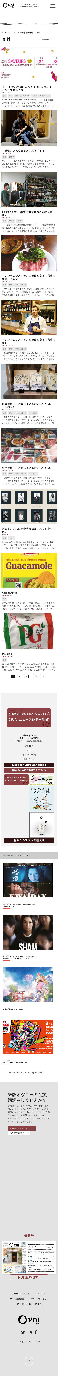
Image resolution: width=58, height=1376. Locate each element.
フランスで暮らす (20, 285)
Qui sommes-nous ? (29, 1304)
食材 (10, 96)
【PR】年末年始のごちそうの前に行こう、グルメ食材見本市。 (28, 88)
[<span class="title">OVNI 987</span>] (29, 1241)
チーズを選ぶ (33, 413)
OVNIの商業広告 (17, 1299)
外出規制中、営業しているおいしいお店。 (27, 468)
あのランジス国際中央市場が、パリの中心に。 (27, 530)
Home (5, 33)
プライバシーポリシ (40, 1299)
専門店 (11, 285)
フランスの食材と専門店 (22, 96)
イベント (34, 96)
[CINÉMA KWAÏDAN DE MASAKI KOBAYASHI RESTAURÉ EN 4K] (20, 910)
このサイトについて (21, 1294)
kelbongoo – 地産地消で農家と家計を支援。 (27, 213)
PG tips (7, 653)
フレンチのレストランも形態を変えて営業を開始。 (29, 341)
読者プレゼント (45, 96)
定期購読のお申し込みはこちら (22, 1129)
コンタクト (41, 1294)
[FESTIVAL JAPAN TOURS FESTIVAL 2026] (15, 1067)
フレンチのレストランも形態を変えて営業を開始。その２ (29, 277)
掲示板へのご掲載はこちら (29, 770)
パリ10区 (19, 221)
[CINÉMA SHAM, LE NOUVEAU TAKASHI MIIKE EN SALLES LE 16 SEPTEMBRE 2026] (20, 963)
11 (36, 676)
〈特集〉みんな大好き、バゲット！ (23, 150)
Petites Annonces (29, 737)
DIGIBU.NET (25, 855)
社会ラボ (11, 221)
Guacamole (10, 593)
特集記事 (11, 157)
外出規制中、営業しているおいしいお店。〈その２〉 (27, 405)
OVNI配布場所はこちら (19, 1133)
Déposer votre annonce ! (29, 764)
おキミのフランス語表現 (29, 840)
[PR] (4, 96)
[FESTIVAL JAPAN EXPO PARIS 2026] (13, 1015)
